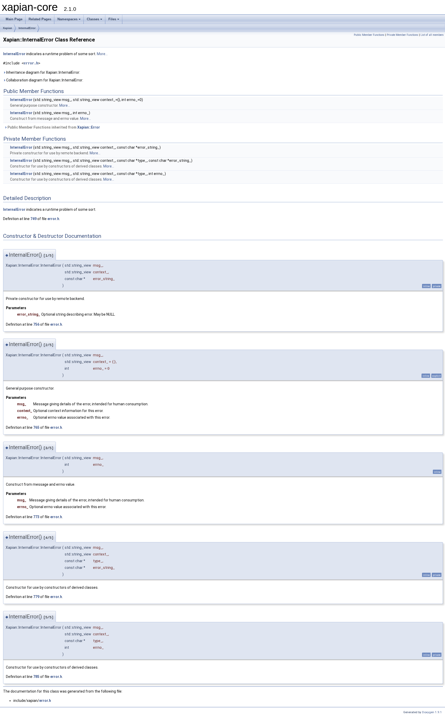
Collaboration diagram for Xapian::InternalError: (44, 80)
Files (112, 19)
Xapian (7, 28)
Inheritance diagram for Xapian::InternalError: (42, 72)
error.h (31, 63)
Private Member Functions (402, 35)
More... (102, 54)
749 (33, 219)
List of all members (432, 35)
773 (36, 517)
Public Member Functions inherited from (53, 127)
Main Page (14, 19)
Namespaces (67, 19)
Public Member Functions (369, 35)
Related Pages (40, 19)
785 (36, 677)
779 (36, 597)
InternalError (27, 28)
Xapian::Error (88, 127)
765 (36, 427)
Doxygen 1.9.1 (432, 712)
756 (36, 324)
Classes (93, 19)
